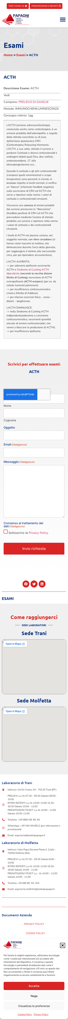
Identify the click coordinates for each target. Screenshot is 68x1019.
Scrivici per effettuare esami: (34, 364)
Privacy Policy (41, 1014)
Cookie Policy (25, 1014)
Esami (14, 45)
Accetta (34, 986)
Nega (34, 996)
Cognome (10, 420)
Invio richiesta (34, 548)
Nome (7, 405)
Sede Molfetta (34, 700)
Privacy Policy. (39, 533)
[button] (62, 945)
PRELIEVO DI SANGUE (33, 102)
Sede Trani (34, 633)
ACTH (34, 371)
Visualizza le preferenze (34, 1006)
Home (8, 55)
